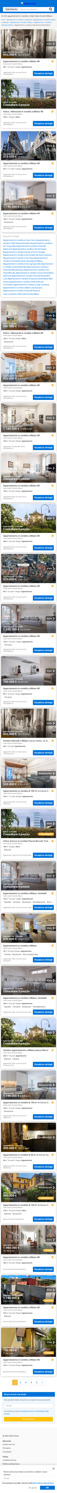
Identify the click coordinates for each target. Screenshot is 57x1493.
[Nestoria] (28, 3)
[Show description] (52, 61)
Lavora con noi (9, 1444)
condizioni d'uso (27, 1411)
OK (47, 1488)
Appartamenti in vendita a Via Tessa (18, 258)
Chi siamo (7, 1448)
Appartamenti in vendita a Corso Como (19, 240)
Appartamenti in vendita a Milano (21, 22)
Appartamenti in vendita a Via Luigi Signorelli (21, 264)
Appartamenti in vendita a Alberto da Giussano (22, 288)
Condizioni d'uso (9, 1460)
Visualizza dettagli (43, 73)
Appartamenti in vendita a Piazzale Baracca (21, 291)
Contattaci (7, 1452)
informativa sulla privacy (43, 1483)
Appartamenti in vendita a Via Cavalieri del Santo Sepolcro (27, 255)
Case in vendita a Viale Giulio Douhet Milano (21, 294)
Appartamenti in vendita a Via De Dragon (30, 249)
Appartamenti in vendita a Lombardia (19, 20)
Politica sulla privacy (11, 1464)
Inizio (3, 20)
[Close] (53, 1468)
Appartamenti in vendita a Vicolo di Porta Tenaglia (24, 252)
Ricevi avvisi (28, 1419)
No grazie (33, 1488)
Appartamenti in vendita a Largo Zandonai (31, 285)
